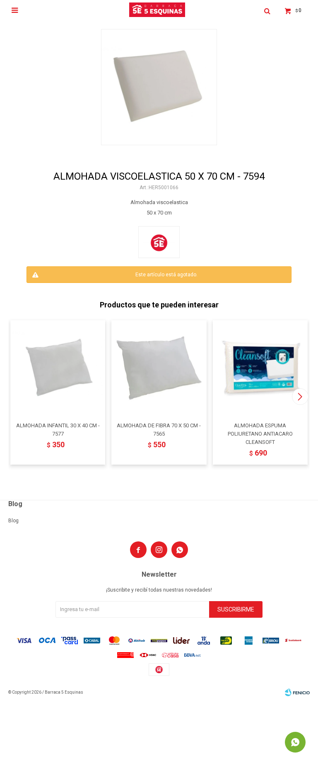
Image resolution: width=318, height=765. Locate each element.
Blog (13, 521)
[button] (300, 396)
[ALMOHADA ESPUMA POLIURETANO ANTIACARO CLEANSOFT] (260, 367)
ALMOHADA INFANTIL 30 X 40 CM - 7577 (58, 429)
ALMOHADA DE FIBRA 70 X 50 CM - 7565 (159, 429)
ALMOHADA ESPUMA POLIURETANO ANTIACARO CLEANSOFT (260, 433)
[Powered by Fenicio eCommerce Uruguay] (297, 692)
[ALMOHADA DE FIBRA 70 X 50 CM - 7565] (158, 367)
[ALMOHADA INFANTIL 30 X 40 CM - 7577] (57, 367)
